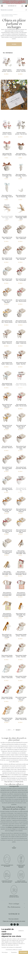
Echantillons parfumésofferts (21, 866)
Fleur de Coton (8, 781)
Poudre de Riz (19, 781)
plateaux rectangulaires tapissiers (16, 827)
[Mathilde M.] (12, 6)
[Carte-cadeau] (14, 94)
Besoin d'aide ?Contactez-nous (14, 896)
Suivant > (18, 730)
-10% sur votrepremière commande (21, 881)
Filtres (14, 44)
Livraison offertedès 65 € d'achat (7, 881)
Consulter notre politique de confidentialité (11, 947)
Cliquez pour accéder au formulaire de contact (14, 921)
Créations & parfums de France (7, 866)
